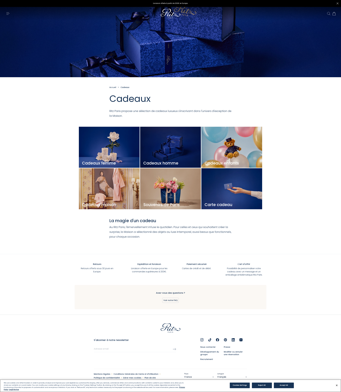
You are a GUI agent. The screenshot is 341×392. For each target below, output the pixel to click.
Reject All (261, 385)
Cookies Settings (240, 385)
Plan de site (150, 377)
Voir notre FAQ (170, 300)
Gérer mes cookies (132, 377)
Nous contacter (208, 347)
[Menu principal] (8, 13)
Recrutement (206, 359)
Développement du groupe (209, 353)
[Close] (337, 385)
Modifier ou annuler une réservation (233, 353)
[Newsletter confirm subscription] (174, 349)
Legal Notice (14, 390)
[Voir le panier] (334, 13)
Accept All (284, 385)
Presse (227, 347)
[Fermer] (337, 3)
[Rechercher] (328, 13)
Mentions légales (102, 374)
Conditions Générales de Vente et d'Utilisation (135, 374)
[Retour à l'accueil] (170, 13)
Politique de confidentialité (107, 377)
